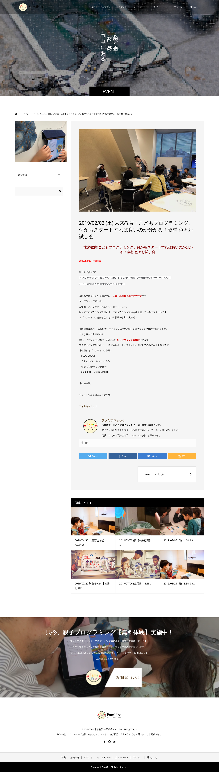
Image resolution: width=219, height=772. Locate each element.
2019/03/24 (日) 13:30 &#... (179, 583)
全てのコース (160, 7)
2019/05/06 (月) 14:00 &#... (179, 540)
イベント (122, 7)
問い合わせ (195, 7)
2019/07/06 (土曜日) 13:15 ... (135, 583)
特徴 (93, 7)
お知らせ (106, 7)
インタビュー (140, 7)
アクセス (178, 7)
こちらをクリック (88, 406)
